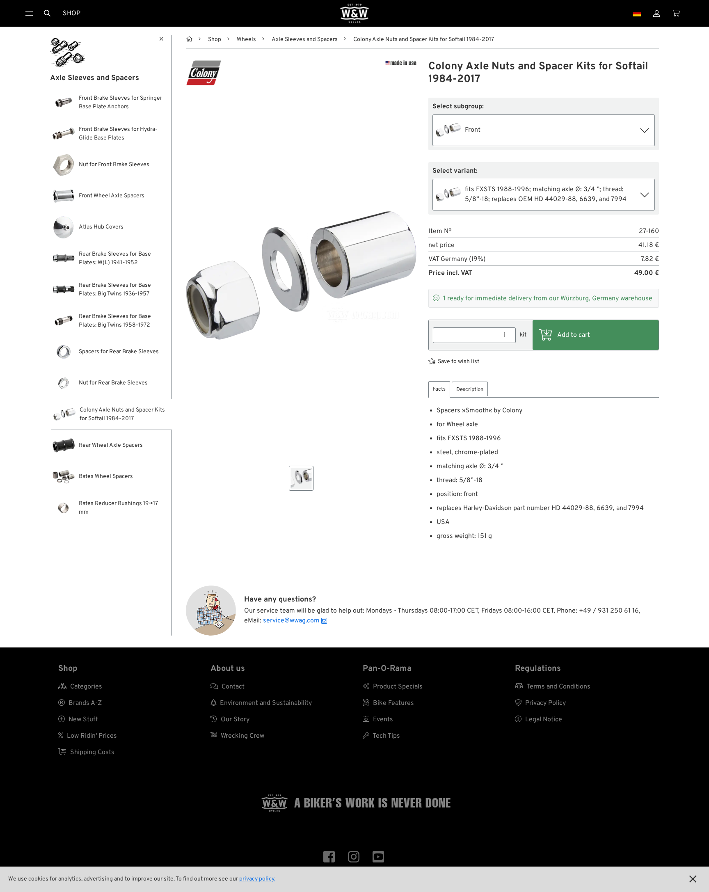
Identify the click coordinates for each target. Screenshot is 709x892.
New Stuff (78, 720)
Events (378, 720)
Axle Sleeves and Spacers (305, 39)
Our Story (229, 720)
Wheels (246, 39)
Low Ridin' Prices (87, 736)
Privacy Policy (540, 703)
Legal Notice (538, 720)
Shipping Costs (86, 752)
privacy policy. (257, 879)
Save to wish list (458, 361)
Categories (80, 687)
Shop (71, 13)
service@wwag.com (291, 621)
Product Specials (393, 687)
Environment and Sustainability (261, 703)
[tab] (439, 389)
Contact (227, 687)
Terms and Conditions (552, 687)
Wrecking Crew (237, 736)
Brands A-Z (80, 703)
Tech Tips (381, 736)
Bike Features (388, 703)
